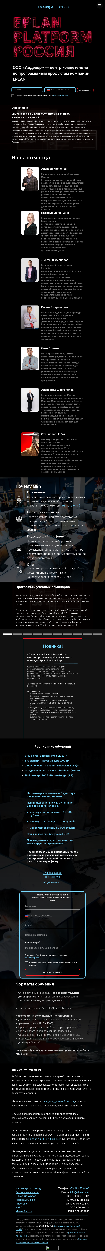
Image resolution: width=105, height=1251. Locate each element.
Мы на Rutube (24, 1211)
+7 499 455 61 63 (52, 873)
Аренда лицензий (26, 1199)
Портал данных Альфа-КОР (44, 1138)
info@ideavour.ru (52, 882)
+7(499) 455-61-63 (53, 7)
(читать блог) (71, 505)
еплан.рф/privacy (33, 957)
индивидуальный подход (59, 1101)
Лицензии (21, 1203)
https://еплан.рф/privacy (60, 95)
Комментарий (32, 942)
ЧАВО (19, 1207)
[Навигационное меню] (99, 5)
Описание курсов (26, 1196)
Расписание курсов (27, 1192)
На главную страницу (28, 1188)
